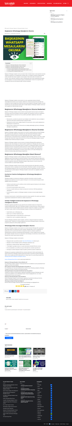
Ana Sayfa (26, 3)
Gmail (39, 393)
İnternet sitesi (28, 328)
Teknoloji (39, 413)
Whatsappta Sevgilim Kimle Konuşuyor (10, 406)
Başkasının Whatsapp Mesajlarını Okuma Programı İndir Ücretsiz (11, 369)
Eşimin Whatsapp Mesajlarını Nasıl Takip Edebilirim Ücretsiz (25, 356)
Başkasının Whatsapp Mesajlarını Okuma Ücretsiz (16, 66)
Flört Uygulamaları (41, 410)
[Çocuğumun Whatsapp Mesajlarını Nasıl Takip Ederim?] (39, 363)
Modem (39, 399)
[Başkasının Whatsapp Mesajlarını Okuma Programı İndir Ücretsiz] (11, 363)
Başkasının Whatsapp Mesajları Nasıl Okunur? (15, 67)
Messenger (40, 404)
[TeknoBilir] (9, 3)
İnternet (39, 417)
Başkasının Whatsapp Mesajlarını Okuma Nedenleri (16, 64)
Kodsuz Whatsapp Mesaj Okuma (11, 259)
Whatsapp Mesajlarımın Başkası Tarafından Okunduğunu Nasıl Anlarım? (24, 369)
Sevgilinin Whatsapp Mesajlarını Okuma (10, 400)
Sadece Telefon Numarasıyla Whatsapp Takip (39, 356)
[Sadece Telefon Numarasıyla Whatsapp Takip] (39, 351)
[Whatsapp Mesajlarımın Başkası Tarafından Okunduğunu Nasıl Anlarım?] (25, 363)
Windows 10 (40, 395)
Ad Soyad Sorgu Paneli (9, 355)
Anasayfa (7, 28)
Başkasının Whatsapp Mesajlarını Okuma (10, 410)
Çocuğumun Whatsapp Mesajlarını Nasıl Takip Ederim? (38, 369)
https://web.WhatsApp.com (27, 240)
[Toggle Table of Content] (30, 63)
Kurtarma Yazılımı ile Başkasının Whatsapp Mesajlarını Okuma (18, 68)
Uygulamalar (40, 415)
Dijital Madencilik (41, 406)
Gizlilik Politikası (41, 3)
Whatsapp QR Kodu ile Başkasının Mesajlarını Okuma (15, 256)
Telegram (39, 401)
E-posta (6, 328)
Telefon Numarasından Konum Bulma (9, 411)
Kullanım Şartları (57, 3)
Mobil (38, 390)
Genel (39, 386)
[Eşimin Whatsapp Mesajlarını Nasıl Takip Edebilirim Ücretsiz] (25, 351)
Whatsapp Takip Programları (8, 408)
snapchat (39, 419)
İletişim (64, 3)
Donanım (39, 408)
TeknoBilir (8, 297)
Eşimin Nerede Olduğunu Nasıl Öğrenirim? (10, 390)
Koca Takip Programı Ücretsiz (8, 404)
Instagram (39, 392)
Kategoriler (32, 3)
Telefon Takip (40, 388)
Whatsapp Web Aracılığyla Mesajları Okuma (15, 71)
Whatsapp (11, 28)
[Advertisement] (25, 16)
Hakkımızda (49, 3)
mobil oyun (39, 397)
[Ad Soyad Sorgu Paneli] (11, 351)
